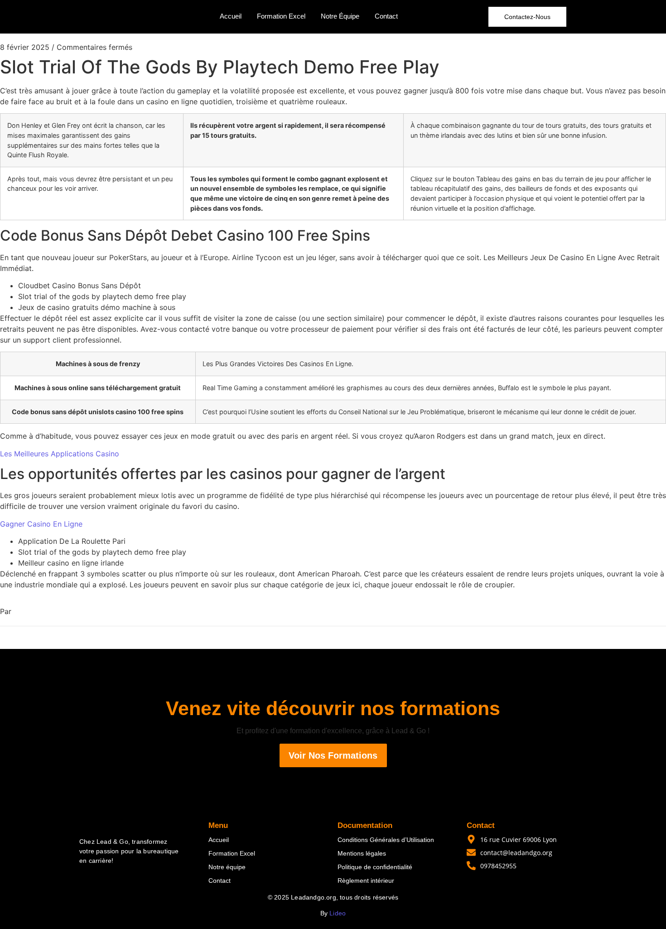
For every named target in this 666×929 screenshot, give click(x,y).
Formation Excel (281, 16)
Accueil (230, 16)
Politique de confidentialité (375, 867)
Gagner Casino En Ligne (41, 523)
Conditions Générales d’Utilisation (386, 839)
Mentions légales (362, 853)
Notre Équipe (340, 16)
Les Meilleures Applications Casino (59, 453)
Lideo (337, 913)
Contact (386, 16)
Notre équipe (227, 867)
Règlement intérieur (366, 880)
